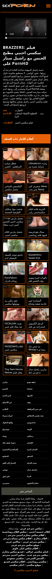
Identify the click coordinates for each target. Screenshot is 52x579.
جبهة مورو (31, 382)
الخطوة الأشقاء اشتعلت (26, 113)
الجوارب (19, 110)
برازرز (5, 382)
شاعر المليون (33, 483)
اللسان (30, 443)
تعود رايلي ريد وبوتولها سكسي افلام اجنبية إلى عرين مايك (12, 305)
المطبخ (5, 456)
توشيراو (5, 429)
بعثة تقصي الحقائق (35, 416)
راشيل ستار (32, 470)
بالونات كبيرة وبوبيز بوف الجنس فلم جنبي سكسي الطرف (37, 282)
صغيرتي (5, 483)
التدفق (30, 456)
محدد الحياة (32, 463)
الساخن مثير (26, 491)
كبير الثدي (6, 395)
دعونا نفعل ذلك (9, 443)
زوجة (4, 436)
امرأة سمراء (7, 416)
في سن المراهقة (34, 409)
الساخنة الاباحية (42, 502)
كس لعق (6, 476)
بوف (29, 402)
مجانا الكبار (30, 498)
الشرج (5, 389)
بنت (41, 113)
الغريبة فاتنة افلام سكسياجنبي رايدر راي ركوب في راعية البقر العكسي (37, 214)
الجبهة (29, 395)
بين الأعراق (7, 402)
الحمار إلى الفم (9, 463)
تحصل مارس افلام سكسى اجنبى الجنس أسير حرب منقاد (13, 236)
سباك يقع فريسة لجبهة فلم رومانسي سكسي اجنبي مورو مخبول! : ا (37, 236)
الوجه (29, 429)
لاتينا (17, 116)
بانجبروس (31, 422)
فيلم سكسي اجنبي (24, 122)
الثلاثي (5, 409)
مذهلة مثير (11, 508)
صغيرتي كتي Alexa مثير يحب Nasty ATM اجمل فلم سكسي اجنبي (37, 191)
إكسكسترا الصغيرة (10, 449)
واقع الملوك (7, 422)
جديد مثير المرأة (27, 511)
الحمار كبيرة (32, 449)
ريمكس (30, 436)
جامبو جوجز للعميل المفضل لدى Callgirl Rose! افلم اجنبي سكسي (14, 259)
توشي (5, 470)
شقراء (29, 389)
